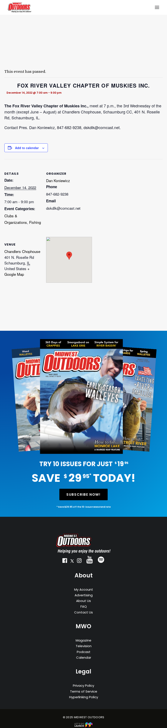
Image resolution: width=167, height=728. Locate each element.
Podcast (83, 652)
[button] (64, 561)
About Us (83, 600)
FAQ (83, 606)
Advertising (84, 595)
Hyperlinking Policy (83, 697)
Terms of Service (83, 691)
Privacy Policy (83, 685)
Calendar (83, 657)
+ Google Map (17, 271)
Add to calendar (27, 148)
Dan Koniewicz (58, 180)
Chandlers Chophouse (22, 251)
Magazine (83, 640)
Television (84, 646)
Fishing (35, 222)
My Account (83, 589)
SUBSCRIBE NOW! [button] (83, 494)
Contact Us (83, 612)
